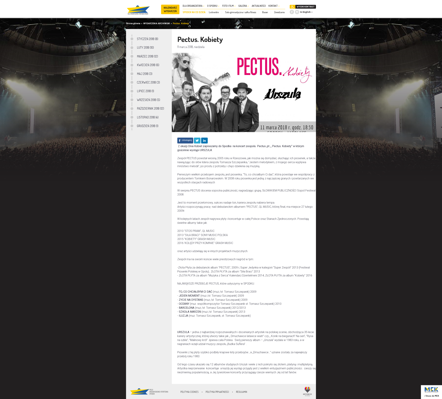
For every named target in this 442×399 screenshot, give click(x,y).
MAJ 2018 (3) (144, 74)
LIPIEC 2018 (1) (145, 91)
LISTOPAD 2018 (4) (147, 117)
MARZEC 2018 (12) (147, 56)
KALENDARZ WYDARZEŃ (170, 9)
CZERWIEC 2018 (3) (148, 82)
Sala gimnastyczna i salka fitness (240, 12)
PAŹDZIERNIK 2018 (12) (150, 108)
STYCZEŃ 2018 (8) (147, 39)
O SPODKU (212, 5)
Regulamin (241, 391)
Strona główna (133, 23)
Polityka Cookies (189, 391)
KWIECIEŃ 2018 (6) (148, 65)
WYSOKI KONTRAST (306, 6)
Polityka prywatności (217, 391)
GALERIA (242, 5)
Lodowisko (214, 12)
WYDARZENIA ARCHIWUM (156, 23)
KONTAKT (273, 5)
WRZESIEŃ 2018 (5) (148, 100)
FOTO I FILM (228, 5)
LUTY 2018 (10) (145, 47)
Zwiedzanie (279, 12)
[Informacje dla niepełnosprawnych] (292, 7)
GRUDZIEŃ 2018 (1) (147, 126)
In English (305, 12)
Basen (265, 12)
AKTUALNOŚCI (259, 5)
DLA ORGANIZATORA (193, 5)
